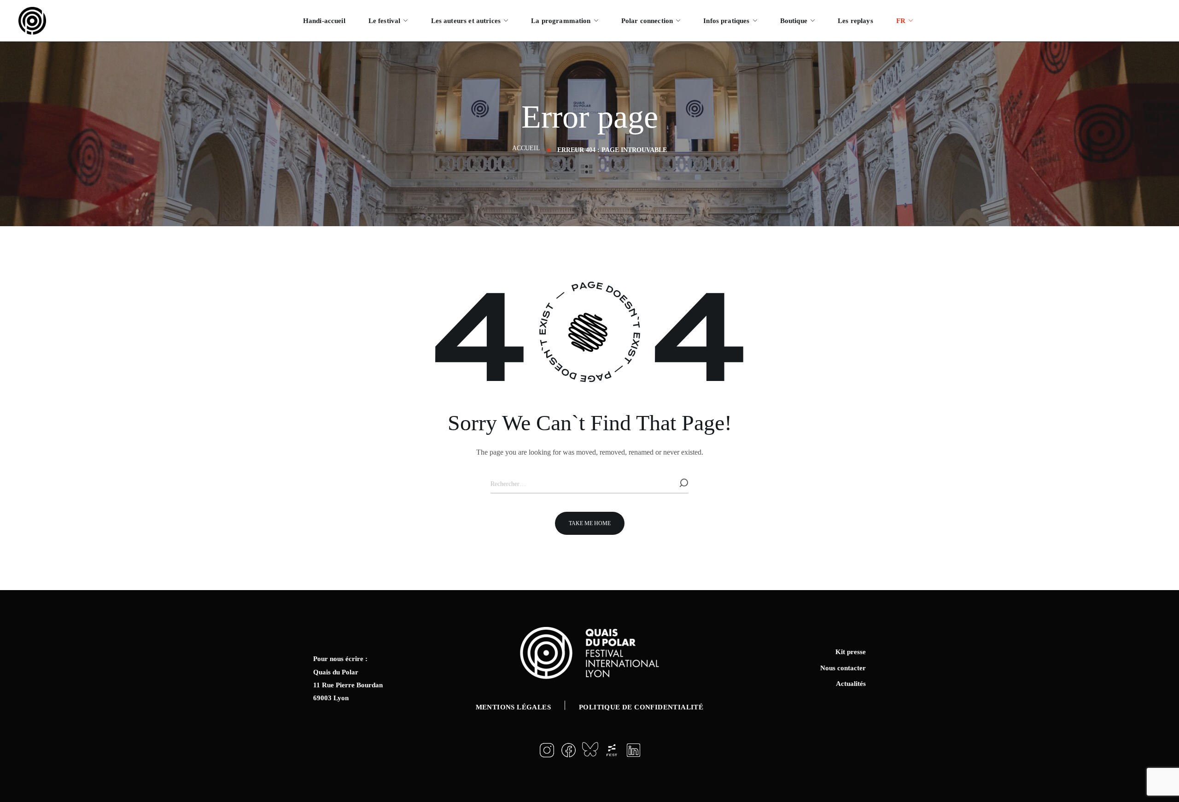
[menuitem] (904, 20)
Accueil (526, 148)
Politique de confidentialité (641, 707)
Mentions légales (513, 707)
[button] (590, 523)
